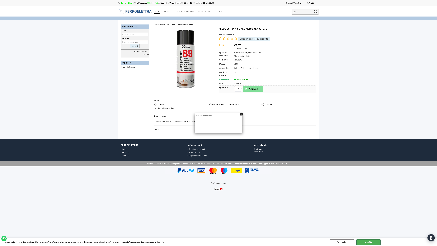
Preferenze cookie (218, 183)
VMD (236, 64)
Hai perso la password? (141, 51)
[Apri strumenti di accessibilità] (431, 237)
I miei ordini (258, 151)
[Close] (241, 114)
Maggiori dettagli (245, 56)
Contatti (218, 11)
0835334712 (152, 3)
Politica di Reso (204, 11)
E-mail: (124, 30)
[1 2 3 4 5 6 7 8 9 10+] (238, 89)
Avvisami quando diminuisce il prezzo (225, 104)
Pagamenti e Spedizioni (184, 11)
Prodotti (167, 11)
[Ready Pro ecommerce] (218, 189)
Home (157, 11)
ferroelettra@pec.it (261, 163)
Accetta (368, 242)
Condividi (268, 104)
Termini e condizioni (197, 149)
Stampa (161, 104)
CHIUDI (435, 240)
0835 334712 (228, 163)
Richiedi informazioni (166, 108)
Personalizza (342, 242)
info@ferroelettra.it (243, 163)
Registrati (146, 54)
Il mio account (259, 149)
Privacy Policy (160, 242)
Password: (126, 38)
